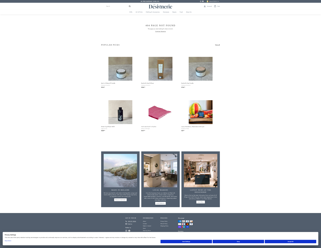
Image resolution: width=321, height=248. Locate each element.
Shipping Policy (164, 226)
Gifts (130, 12)
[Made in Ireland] (120, 170)
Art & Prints (139, 12)
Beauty (174, 12)
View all (217, 45)
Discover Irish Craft (120, 199)
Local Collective (160, 203)
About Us (189, 12)
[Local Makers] (160, 170)
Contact (145, 223)
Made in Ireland (147, 226)
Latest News (201, 202)
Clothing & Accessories (153, 12)
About (144, 221)
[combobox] (118, 6)
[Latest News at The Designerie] (200, 170)
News (144, 228)
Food (181, 12)
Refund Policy (164, 223)
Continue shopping (160, 31)
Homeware (166, 12)
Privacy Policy (164, 221)
